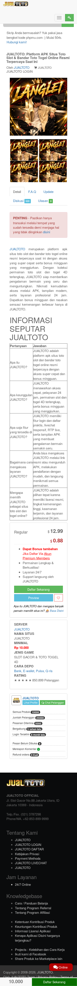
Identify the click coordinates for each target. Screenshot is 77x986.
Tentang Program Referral (33, 908)
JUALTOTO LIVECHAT (31, 863)
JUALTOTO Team (23, 977)
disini (46, 232)
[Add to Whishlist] (58, 597)
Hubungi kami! (17, 42)
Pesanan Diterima (27, 723)
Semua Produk (26, 712)
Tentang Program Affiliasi (32, 912)
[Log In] (69, 17)
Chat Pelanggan (54, 702)
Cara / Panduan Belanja (31, 903)
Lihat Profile (31, 702)
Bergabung (27, 729)
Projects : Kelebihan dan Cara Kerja (40, 949)
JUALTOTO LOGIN (28, 844)
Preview (33, 598)
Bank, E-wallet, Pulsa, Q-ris (33, 670)
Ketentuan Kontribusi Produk (35, 921)
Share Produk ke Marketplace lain (38, 958)
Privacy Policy (48, 977)
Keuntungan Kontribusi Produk (36, 926)
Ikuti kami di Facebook (30, 954)
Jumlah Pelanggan (28, 717)
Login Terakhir (29, 734)
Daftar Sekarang (38, 589)
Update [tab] (48, 191)
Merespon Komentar (26, 749)
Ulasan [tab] (44, 200)
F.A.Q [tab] (32, 191)
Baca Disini (57, 611)
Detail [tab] (17, 191)
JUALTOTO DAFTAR (29, 849)
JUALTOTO (22, 67)
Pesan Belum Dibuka (26, 743)
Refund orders (25, 755)
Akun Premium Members (37, 555)
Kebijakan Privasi (27, 853)
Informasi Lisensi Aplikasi (32, 931)
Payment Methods (28, 858)
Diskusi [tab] (21, 200)
